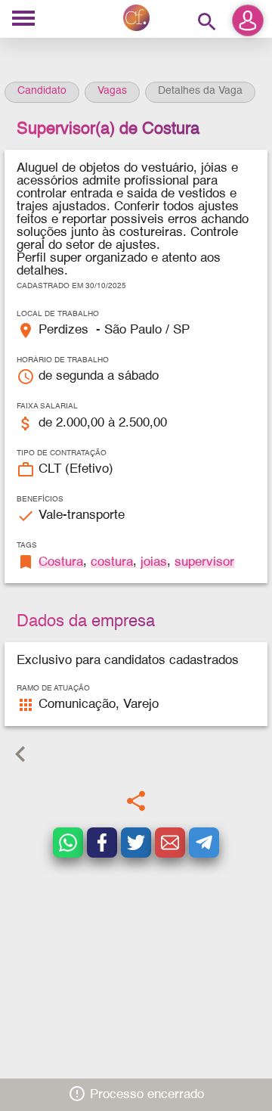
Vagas (112, 90)
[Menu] (23, 19)
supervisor (204, 562)
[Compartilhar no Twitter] (136, 842)
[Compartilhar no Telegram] (204, 842)
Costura (61, 562)
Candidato (41, 90)
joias (154, 562)
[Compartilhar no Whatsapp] (68, 842)
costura (112, 562)
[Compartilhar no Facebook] (102, 842)
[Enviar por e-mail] (170, 842)
